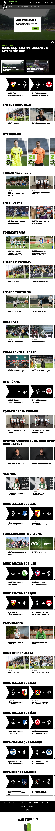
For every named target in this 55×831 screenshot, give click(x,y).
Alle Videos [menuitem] (37, 6)
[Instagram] (36, 2)
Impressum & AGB (9, 802)
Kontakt (23, 806)
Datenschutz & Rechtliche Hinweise (27, 802)
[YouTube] (33, 2)
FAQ (42, 802)
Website (31, 806)
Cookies (48, 802)
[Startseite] (4, 6)
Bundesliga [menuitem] (12, 6)
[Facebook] (30, 2)
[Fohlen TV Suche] (42, 2)
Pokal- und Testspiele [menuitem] (22, 6)
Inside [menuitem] (31, 6)
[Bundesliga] (27, 810)
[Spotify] (39, 2)
